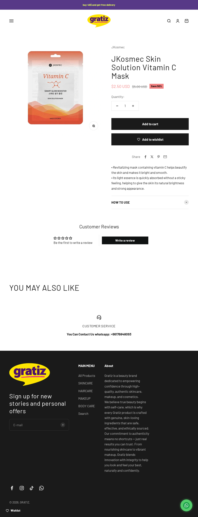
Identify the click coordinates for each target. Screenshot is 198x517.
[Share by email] (165, 156)
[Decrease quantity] (117, 106)
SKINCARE (85, 383)
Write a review (125, 240)
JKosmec (118, 47)
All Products (86, 375)
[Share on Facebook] (145, 156)
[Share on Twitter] (152, 156)
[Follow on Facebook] (12, 488)
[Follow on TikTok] (31, 488)
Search (83, 413)
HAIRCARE (85, 391)
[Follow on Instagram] (21, 488)
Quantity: (117, 97)
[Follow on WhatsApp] (41, 488)
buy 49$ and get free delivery (99, 4)
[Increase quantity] (133, 106)
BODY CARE (86, 406)
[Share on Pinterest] (158, 156)
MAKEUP (84, 398)
